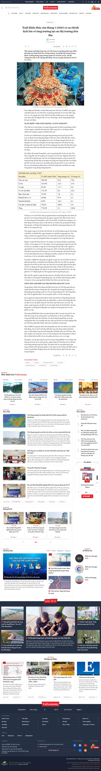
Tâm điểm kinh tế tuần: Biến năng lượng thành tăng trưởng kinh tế (59, 571)
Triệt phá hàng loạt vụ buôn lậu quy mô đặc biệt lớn (49, 638)
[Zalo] (89, 2)
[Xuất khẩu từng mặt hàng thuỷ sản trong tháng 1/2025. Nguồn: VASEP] (50, 171)
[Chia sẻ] (75, 46)
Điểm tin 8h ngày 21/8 (91, 579)
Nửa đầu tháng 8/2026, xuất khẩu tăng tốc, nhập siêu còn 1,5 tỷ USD (38, 397)
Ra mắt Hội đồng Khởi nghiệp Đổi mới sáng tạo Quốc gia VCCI (48, 485)
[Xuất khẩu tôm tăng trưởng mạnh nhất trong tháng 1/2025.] (50, 63)
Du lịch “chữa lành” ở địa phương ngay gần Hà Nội (86, 623)
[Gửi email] (69, 46)
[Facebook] (83, 2)
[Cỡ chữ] (28, 46)
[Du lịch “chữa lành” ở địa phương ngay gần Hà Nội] (88, 613)
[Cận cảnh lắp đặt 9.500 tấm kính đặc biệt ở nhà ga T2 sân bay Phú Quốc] (12, 636)
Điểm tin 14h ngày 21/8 (91, 557)
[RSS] (85, 750)
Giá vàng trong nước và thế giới (63, 678)
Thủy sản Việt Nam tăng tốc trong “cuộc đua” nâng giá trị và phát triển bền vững (35, 530)
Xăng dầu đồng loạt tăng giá (36, 468)
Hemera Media (27, 762)
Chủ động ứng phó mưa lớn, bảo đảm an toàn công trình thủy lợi (48, 432)
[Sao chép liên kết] (72, 46)
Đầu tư (21, 13)
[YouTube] (92, 2)
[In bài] (25, 46)
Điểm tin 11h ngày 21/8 (91, 568)
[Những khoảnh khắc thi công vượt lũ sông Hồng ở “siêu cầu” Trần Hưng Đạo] (12, 613)
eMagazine (68, 550)
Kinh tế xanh (45, 13)
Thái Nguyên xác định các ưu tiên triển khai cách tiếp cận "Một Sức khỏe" (48, 452)
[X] (86, 2)
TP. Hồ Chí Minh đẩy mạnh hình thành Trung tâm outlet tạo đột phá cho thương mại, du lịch (89, 452)
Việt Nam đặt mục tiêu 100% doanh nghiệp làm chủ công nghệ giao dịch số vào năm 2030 (89, 442)
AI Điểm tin (87, 551)
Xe (47, 1)
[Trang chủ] (9, 13)
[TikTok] (95, 2)
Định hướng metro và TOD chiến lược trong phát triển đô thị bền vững (12, 680)
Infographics (60, 550)
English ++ (71, 1)
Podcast (54, 550)
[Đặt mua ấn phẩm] (95, 7)
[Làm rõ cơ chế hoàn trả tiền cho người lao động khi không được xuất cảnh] (88, 636)
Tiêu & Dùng (40, 1)
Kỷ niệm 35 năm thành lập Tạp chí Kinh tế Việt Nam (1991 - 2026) (37, 680)
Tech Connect (61, 1)
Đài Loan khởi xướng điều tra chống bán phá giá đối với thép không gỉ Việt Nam (89, 432)
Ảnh (3, 735)
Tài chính (28, 13)
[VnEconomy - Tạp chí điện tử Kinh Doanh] (50, 704)
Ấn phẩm (87, 462)
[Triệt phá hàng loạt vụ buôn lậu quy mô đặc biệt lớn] (50, 621)
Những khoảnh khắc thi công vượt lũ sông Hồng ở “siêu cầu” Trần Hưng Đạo (12, 624)
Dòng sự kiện (50, 659)
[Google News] (98, 2)
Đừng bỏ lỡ (7, 509)
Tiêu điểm (14, 13)
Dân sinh (88, 13)
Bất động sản (73, 13)
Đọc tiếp (6, 412)
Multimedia (8, 551)
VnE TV (52, 1)
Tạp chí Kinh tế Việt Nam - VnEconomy (89, 764)
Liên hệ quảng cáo (53, 750)
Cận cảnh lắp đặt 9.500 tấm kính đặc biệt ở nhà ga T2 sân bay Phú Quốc (11, 648)
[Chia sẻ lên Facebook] (63, 46)
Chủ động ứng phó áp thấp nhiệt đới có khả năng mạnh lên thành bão (63, 397)
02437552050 (43, 746)
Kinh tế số (36, 13)
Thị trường (53, 13)
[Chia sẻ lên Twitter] (66, 46)
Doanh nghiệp (63, 13)
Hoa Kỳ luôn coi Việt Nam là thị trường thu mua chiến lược (89, 417)
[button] (50, 542)
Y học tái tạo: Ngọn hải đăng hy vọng (59, 592)
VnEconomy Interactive (87, 677)
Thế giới (81, 13)
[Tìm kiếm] (6, 7)
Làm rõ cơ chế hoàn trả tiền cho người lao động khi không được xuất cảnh (87, 648)
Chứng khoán (29, 1)
